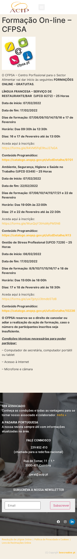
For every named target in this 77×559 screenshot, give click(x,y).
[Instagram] (65, 522)
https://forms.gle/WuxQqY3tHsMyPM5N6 (31, 223)
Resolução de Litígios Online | (18, 539)
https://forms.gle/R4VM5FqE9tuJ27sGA (30, 148)
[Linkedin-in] (72, 522)
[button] (41, 7)
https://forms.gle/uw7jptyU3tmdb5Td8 (29, 299)
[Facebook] (58, 522)
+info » (61, 415)
